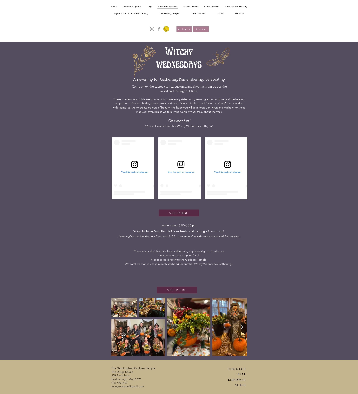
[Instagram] (152, 29)
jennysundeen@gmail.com (127, 386)
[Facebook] (159, 29)
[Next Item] (241, 327)
